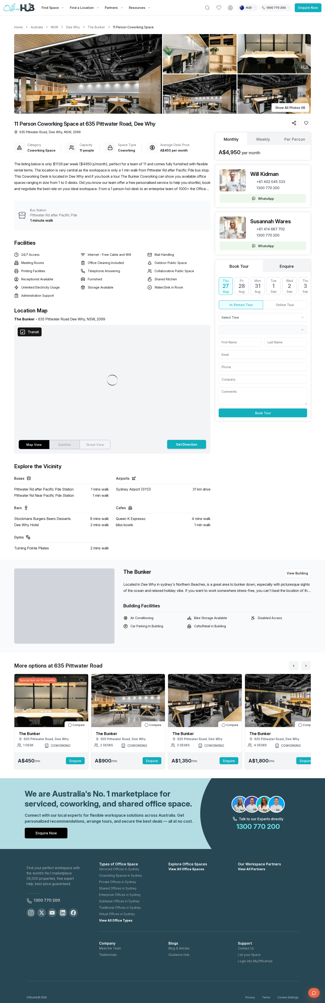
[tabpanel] (263, 152)
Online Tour (285, 305)
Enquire (75, 761)
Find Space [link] (50, 8)
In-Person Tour (241, 305)
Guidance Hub (178, 955)
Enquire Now (308, 8)
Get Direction (186, 444)
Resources (137, 8)
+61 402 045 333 (270, 181)
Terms (266, 997)
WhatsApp (266, 198)
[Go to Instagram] (31, 912)
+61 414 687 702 (270, 229)
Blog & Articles (178, 948)
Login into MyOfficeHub (255, 961)
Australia (37, 27)
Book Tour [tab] (239, 266)
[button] (162, 74)
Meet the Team (110, 948)
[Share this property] (294, 123)
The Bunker (96, 27)
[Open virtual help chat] (314, 993)
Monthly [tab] (231, 139)
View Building (297, 573)
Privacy (250, 997)
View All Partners (251, 869)
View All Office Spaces (186, 869)
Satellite (64, 445)
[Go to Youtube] (52, 912)
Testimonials (108, 955)
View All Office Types (115, 920)
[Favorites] (219, 7)
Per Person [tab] (294, 139)
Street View (95, 445)
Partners (111, 8)
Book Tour (263, 413)
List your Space (249, 955)
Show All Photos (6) (290, 108)
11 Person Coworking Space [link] (133, 27)
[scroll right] (306, 665)
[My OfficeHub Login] (230, 7)
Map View (34, 445)
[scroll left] (293, 665)
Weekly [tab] (263, 139)
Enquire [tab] (287, 266)
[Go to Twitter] (41, 912)
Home (18, 27)
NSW (54, 27)
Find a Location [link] (82, 8)
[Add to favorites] (306, 123)
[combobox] (263, 317)
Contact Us (246, 948)
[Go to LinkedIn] (62, 912)
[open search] (207, 7)
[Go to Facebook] (73, 912)
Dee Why (73, 27)
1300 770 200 (267, 188)
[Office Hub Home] (19, 7)
